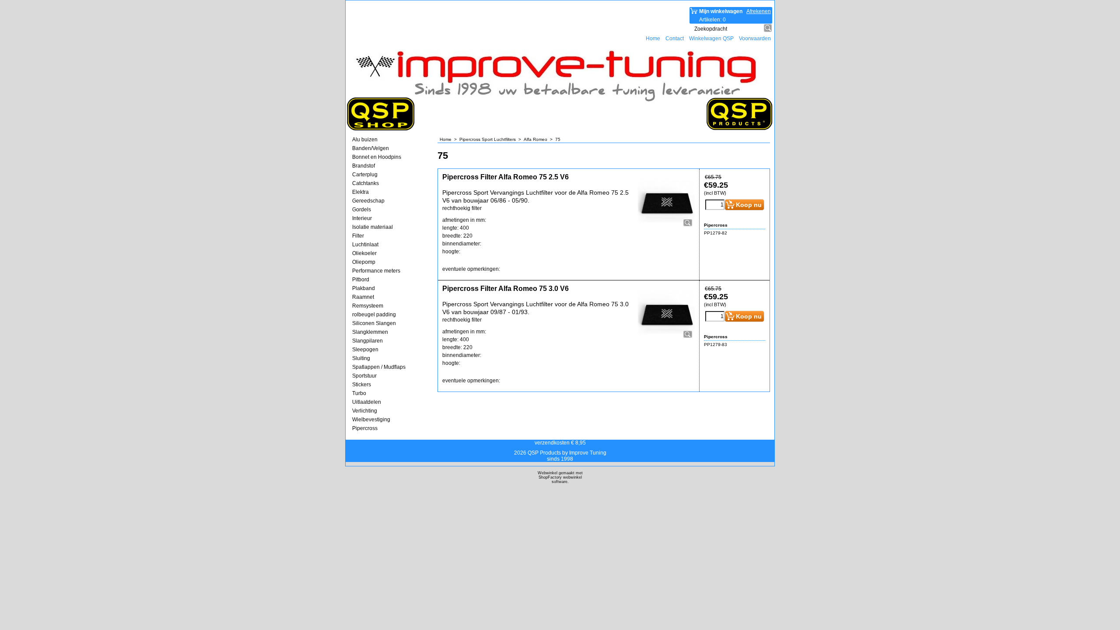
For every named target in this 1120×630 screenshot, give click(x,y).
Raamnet (363, 297)
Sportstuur (364, 376)
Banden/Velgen (370, 148)
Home (653, 38)
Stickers (361, 385)
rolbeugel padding (374, 315)
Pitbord (360, 279)
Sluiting (361, 358)
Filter (358, 236)
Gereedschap (368, 201)
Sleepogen (365, 349)
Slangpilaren (367, 341)
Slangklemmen (370, 332)
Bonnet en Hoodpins (376, 157)
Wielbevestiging (371, 419)
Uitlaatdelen (366, 402)
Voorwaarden (755, 38)
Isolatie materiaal (372, 227)
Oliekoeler (364, 253)
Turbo (359, 393)
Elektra (360, 192)
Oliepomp (363, 262)
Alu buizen (365, 139)
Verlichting (364, 411)
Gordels (361, 209)
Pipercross (365, 428)
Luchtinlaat (365, 245)
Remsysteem (367, 306)
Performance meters (376, 271)
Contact (674, 38)
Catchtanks (365, 183)
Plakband (363, 288)
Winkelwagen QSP (711, 38)
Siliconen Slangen (374, 323)
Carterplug (365, 175)
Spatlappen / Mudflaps (379, 367)
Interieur (362, 218)
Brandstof (363, 166)
